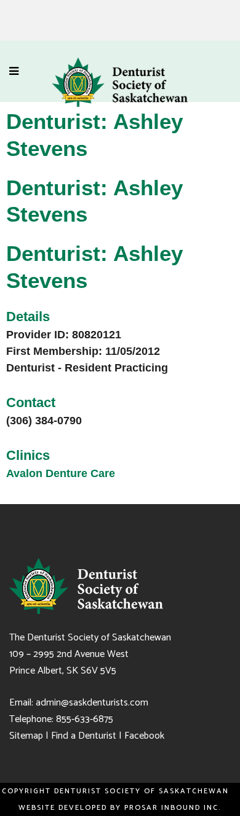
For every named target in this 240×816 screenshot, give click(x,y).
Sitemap (26, 736)
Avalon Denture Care (60, 473)
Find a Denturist (83, 736)
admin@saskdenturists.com (92, 702)
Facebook (144, 736)
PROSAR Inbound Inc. (174, 808)
